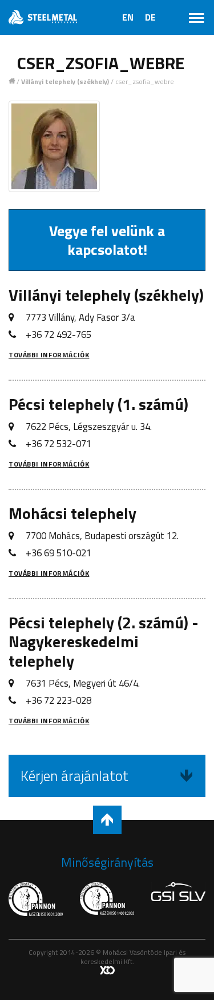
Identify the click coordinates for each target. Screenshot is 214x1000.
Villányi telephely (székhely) (65, 81)
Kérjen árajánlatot (74, 776)
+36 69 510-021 (58, 552)
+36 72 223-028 (58, 700)
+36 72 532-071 (58, 443)
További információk (49, 354)
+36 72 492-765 (58, 334)
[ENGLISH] (127, 20)
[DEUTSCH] (150, 20)
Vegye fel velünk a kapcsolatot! (107, 240)
